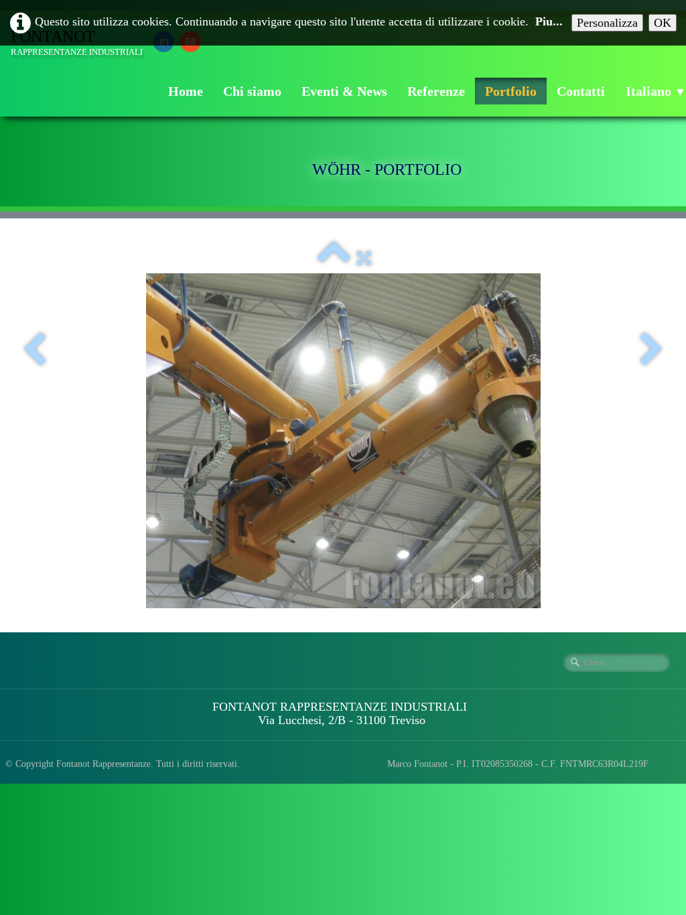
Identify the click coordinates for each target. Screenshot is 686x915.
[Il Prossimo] (651, 350)
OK (662, 22)
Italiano (656, 91)
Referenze (436, 91)
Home (185, 91)
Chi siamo (252, 91)
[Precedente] (34, 350)
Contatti (581, 91)
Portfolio (511, 91)
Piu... (549, 21)
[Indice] (334, 258)
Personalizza (607, 22)
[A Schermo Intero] (364, 258)
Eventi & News (344, 91)
